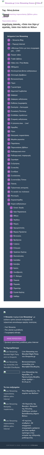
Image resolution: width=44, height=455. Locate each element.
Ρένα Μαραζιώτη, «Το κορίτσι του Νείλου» (31, 392)
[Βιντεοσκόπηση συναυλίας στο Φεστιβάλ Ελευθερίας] (12, 365)
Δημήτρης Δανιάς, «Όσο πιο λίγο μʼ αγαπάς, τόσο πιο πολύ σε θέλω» (20, 25)
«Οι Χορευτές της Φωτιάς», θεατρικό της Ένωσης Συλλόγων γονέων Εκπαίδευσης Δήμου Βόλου (30, 410)
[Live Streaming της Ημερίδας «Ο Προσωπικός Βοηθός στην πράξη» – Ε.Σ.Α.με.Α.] (12, 375)
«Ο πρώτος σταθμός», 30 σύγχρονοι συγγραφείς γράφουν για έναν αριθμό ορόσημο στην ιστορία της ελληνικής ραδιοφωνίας (31, 429)
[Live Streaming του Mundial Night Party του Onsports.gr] (12, 354)
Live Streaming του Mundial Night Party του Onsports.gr (30, 354)
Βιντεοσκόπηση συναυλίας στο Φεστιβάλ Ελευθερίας (31, 364)
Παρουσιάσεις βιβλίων (9, 21)
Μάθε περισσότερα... (15, 338)
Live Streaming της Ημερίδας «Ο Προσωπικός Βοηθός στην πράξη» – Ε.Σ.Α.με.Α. (31, 377)
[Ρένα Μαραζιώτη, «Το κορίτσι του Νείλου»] (12, 395)
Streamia (34, 445)
